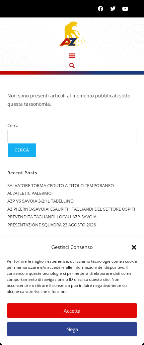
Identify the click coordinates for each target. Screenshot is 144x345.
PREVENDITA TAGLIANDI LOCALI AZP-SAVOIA (51, 217)
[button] (134, 247)
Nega (72, 329)
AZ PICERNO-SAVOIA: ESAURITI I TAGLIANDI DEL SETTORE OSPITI (71, 209)
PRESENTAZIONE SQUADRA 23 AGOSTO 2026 (51, 225)
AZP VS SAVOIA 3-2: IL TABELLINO (40, 201)
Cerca (12, 125)
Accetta (72, 310)
